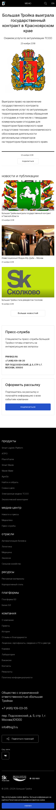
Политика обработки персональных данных (22, 792)
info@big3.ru (10, 727)
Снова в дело (8, 488)
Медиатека (7, 520)
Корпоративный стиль (12, 584)
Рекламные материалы (13, 578)
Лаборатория (8, 654)
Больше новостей (28, 313)
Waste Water (7, 471)
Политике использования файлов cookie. (27, 800)
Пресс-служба (9, 526)
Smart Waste (8, 465)
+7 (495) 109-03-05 (14, 708)
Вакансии (6, 660)
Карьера (6, 649)
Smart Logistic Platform (12, 448)
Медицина (7, 552)
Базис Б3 (6, 605)
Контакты (6, 666)
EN (53, 3)
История (6, 631)
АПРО (5, 453)
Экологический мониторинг (15, 499)
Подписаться (28, 407)
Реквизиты (7, 671)
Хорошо (28, 806)
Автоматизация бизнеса (14, 541)
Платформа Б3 (9, 599)
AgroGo (5, 476)
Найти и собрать (10, 482)
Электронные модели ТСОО (15, 493)
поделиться (28, 161)
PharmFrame (8, 459)
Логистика (7, 546)
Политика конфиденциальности (17, 677)
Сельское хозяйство (11, 564)
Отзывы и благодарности (14, 637)
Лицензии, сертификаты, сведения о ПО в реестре (26, 643)
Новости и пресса (10, 514)
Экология (6, 558)
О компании (8, 620)
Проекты (6, 626)
